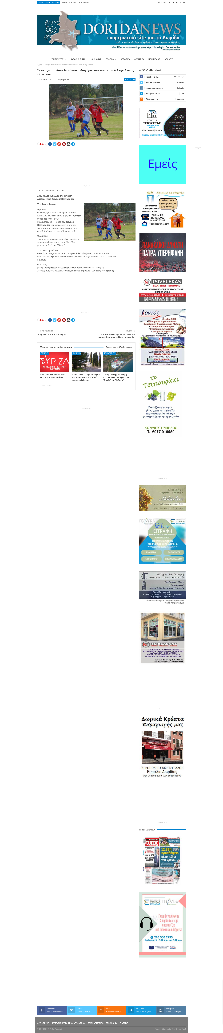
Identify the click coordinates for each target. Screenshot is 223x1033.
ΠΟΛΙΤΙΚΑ (110, 59)
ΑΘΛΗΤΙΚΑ (139, 59)
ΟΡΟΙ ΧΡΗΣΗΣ (43, 1023)
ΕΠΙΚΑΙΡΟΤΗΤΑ (109, 353)
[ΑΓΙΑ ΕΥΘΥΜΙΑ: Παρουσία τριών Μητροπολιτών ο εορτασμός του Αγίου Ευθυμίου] (86, 362)
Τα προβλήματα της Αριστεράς (51, 334)
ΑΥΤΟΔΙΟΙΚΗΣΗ (78, 59)
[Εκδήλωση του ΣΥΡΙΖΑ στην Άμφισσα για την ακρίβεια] (54, 362)
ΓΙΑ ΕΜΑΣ (124, 1023)
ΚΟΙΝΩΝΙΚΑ (96, 59)
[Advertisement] (25, 106)
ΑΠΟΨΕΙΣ (169, 59)
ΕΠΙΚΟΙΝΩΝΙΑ (111, 1023)
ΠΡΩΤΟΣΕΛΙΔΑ (83, 2)
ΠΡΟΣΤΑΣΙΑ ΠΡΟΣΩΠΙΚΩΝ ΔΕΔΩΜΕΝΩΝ (68, 1023)
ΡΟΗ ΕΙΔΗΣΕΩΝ (57, 59)
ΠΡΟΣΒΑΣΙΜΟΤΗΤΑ (95, 1023)
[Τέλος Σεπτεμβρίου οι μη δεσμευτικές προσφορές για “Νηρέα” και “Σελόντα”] (118, 362)
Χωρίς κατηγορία (130, 79)
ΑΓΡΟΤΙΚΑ (125, 59)
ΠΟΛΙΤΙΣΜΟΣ (154, 59)
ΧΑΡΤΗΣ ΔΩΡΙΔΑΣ (69, 2)
